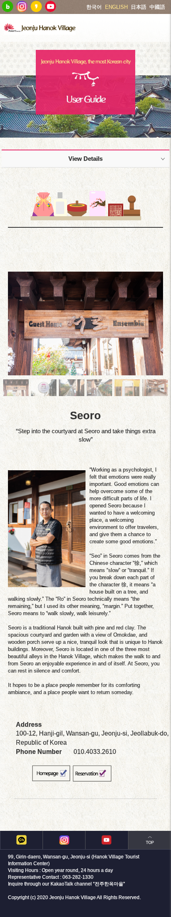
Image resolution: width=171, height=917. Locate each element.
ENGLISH (116, 7)
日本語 (138, 7)
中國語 (157, 7)
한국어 (94, 7)
